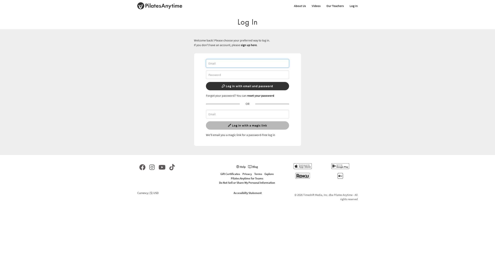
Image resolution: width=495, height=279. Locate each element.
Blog (255, 167)
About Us (300, 6)
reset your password (260, 95)
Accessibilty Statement (248, 193)
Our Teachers (335, 6)
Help (242, 167)
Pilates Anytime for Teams (247, 178)
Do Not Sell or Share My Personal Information (247, 182)
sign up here (249, 45)
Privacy (247, 174)
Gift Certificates (230, 174)
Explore (269, 174)
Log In (354, 6)
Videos (316, 6)
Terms (258, 174)
